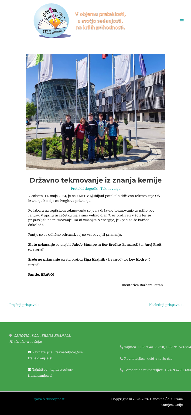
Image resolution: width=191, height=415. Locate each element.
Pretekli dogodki (85, 188)
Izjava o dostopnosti (49, 399)
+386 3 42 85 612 (160, 358)
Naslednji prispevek (167, 305)
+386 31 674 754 (178, 347)
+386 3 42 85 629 (178, 370)
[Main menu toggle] (182, 20)
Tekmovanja (110, 188)
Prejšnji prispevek (22, 305)
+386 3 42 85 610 (151, 347)
